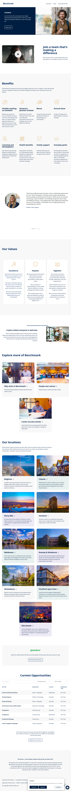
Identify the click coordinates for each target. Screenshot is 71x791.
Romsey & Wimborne (52, 530)
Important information (8, 780)
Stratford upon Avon (52, 567)
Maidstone (18, 530)
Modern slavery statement (23, 783)
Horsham (52, 493)
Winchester (35, 603)
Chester (53, 457)
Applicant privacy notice (8, 783)
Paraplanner (5, 710)
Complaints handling (21, 780)
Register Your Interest (35, 740)
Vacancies (48, 3)
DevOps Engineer (6, 697)
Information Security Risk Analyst (11, 706)
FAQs (54, 3)
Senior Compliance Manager (10, 723)
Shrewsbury (18, 567)
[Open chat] (67, 787)
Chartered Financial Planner (10, 692)
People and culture (53, 364)
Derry (18, 493)
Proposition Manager (8, 719)
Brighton (18, 457)
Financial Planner (7, 701)
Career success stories (35, 399)
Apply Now (8, 27)
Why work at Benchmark (18, 364)
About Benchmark (63, 3)
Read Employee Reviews (35, 659)
